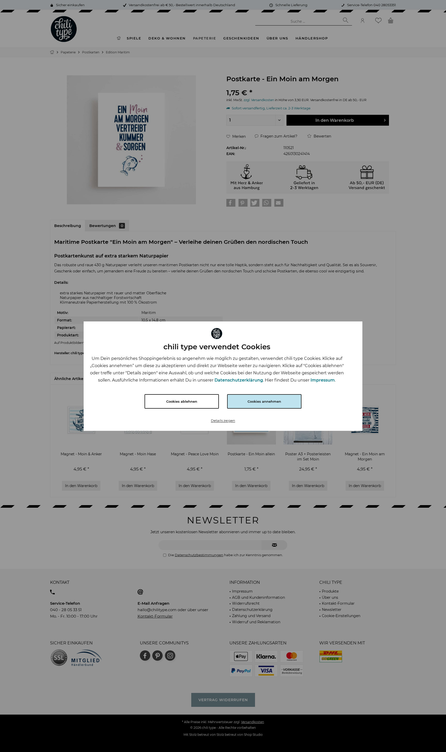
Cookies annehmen (264, 401)
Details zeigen (223, 420)
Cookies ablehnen (181, 401)
